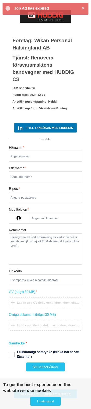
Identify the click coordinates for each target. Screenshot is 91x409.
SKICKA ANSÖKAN (45, 367)
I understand (45, 401)
